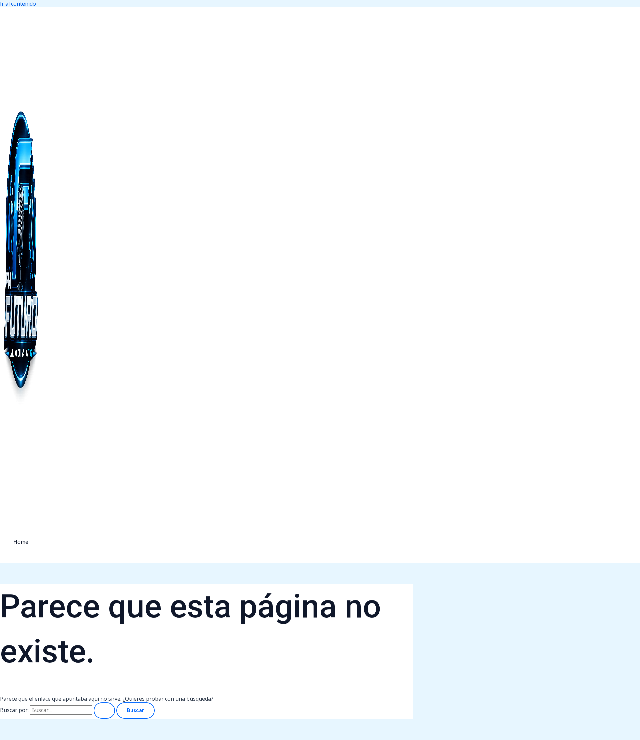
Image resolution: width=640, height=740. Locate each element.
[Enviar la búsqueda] (104, 710)
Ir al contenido (18, 3)
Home (20, 541)
